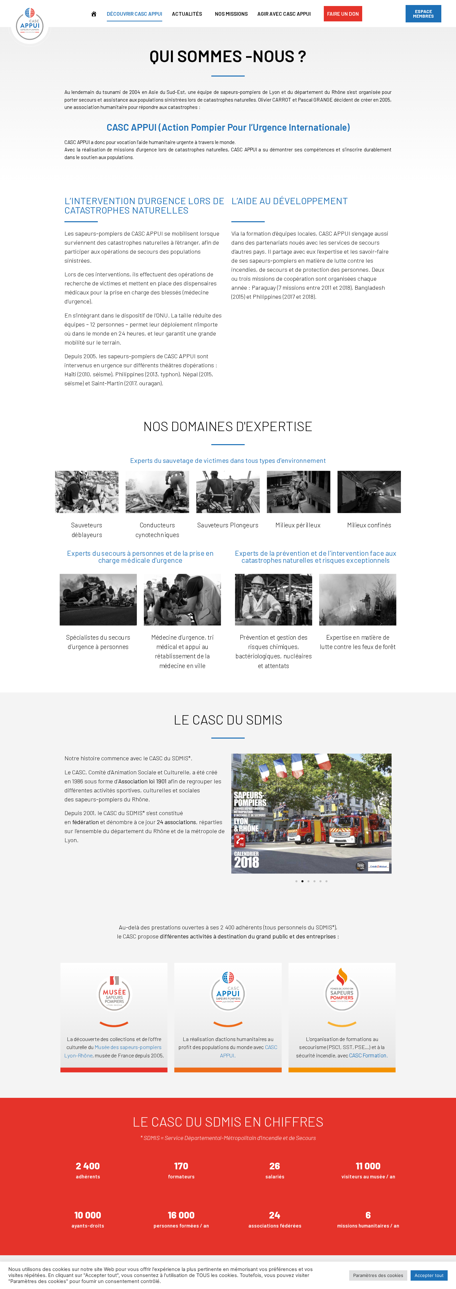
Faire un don (343, 14)
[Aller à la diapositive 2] (302, 881)
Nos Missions (231, 14)
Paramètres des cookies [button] (378, 1275)
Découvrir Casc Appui (134, 14)
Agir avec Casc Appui (284, 14)
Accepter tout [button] (429, 1275)
